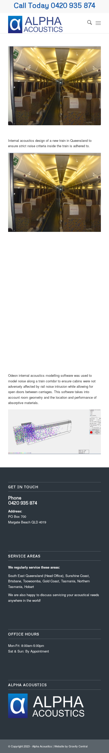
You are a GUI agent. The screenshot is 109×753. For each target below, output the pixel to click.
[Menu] (98, 23)
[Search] (87, 23)
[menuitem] (87, 23)
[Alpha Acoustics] (45, 23)
